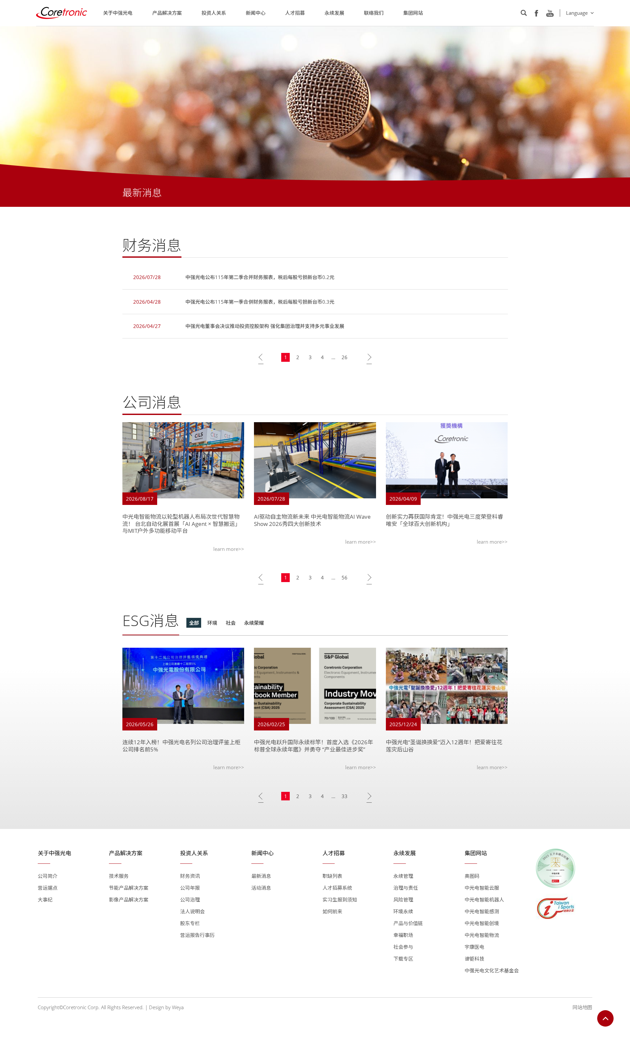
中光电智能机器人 (484, 899)
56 (344, 577)
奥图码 (472, 876)
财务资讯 (190, 876)
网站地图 (582, 1007)
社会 (231, 622)
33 (344, 796)
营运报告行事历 (197, 935)
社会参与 (403, 947)
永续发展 (334, 13)
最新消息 (261, 876)
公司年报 (190, 887)
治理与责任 (405, 887)
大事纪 (45, 899)
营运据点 (47, 887)
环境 (212, 622)
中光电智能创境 (482, 923)
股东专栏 (190, 923)
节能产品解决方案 (128, 887)
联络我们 (374, 13)
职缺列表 (332, 876)
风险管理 (403, 899)
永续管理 (403, 876)
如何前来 (332, 911)
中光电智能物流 (482, 935)
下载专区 (403, 958)
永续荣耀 (254, 622)
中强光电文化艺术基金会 (492, 970)
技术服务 (119, 876)
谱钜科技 (474, 958)
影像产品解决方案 (128, 899)
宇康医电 (474, 947)
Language (577, 13)
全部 (194, 622)
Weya (178, 1007)
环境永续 (403, 911)
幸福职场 (403, 935)
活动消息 (261, 887)
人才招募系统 (337, 887)
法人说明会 (192, 911)
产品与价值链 (408, 923)
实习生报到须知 (340, 899)
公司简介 (47, 876)
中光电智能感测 (482, 911)
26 (344, 357)
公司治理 (190, 899)
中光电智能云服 (482, 887)
